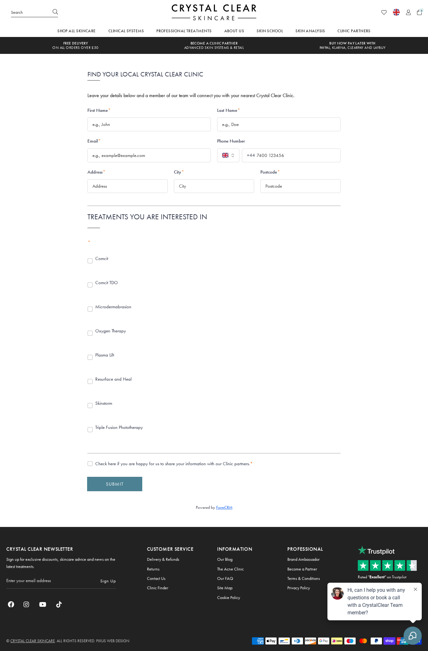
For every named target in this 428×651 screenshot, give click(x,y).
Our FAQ (225, 578)
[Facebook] (11, 604)
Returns (153, 569)
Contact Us (156, 578)
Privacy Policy (298, 588)
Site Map (224, 588)
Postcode (270, 172)
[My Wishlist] (384, 12)
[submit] (55, 12)
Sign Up (108, 581)
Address (96, 172)
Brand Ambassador (303, 559)
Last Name (228, 110)
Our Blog (224, 559)
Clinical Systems (126, 31)
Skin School (270, 31)
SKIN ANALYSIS (310, 31)
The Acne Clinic (230, 569)
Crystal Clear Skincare (214, 12)
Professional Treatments (183, 31)
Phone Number (231, 141)
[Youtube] (42, 604)
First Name (99, 110)
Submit (114, 484)
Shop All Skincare (76, 31)
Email (94, 141)
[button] (419, 12)
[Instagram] (26, 604)
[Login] (408, 12)
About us (234, 31)
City (179, 172)
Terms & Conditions (303, 578)
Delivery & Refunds (163, 559)
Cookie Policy (228, 597)
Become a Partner (302, 569)
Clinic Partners (354, 31)
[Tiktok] (59, 604)
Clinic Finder (157, 588)
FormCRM (224, 507)
